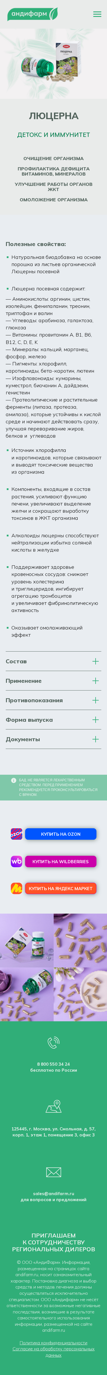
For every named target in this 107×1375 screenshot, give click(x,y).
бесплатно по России (53, 1070)
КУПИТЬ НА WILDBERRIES (61, 861)
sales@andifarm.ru (53, 1193)
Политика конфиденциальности (53, 1343)
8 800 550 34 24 (53, 1064)
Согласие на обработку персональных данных (54, 1352)
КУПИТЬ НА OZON (60, 834)
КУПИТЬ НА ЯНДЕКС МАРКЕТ (61, 888)
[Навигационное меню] (97, 14)
